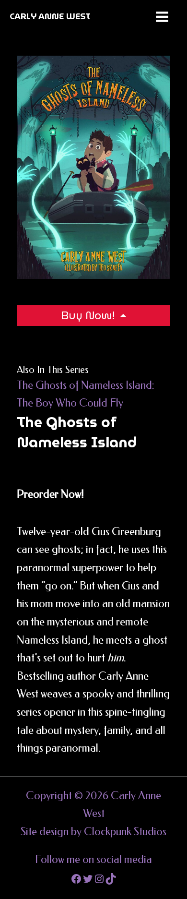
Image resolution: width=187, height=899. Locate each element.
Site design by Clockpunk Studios (93, 831)
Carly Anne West (50, 16)
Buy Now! (89, 315)
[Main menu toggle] (162, 16)
